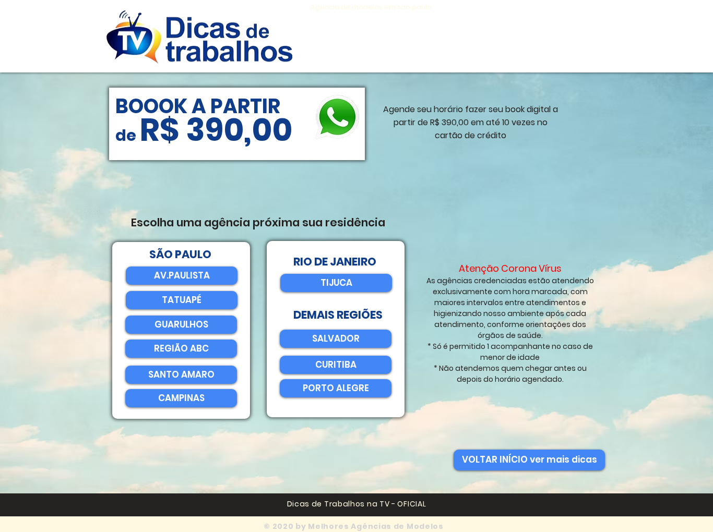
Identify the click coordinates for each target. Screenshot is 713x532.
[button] (335, 339)
